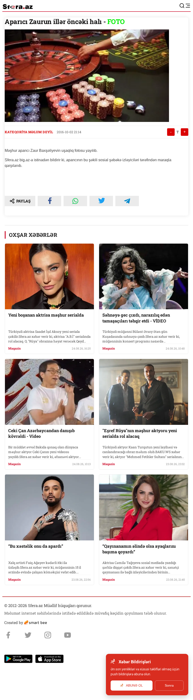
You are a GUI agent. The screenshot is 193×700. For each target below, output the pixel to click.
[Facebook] (8, 635)
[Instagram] (48, 635)
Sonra (169, 685)
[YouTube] (68, 635)
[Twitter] (28, 635)
